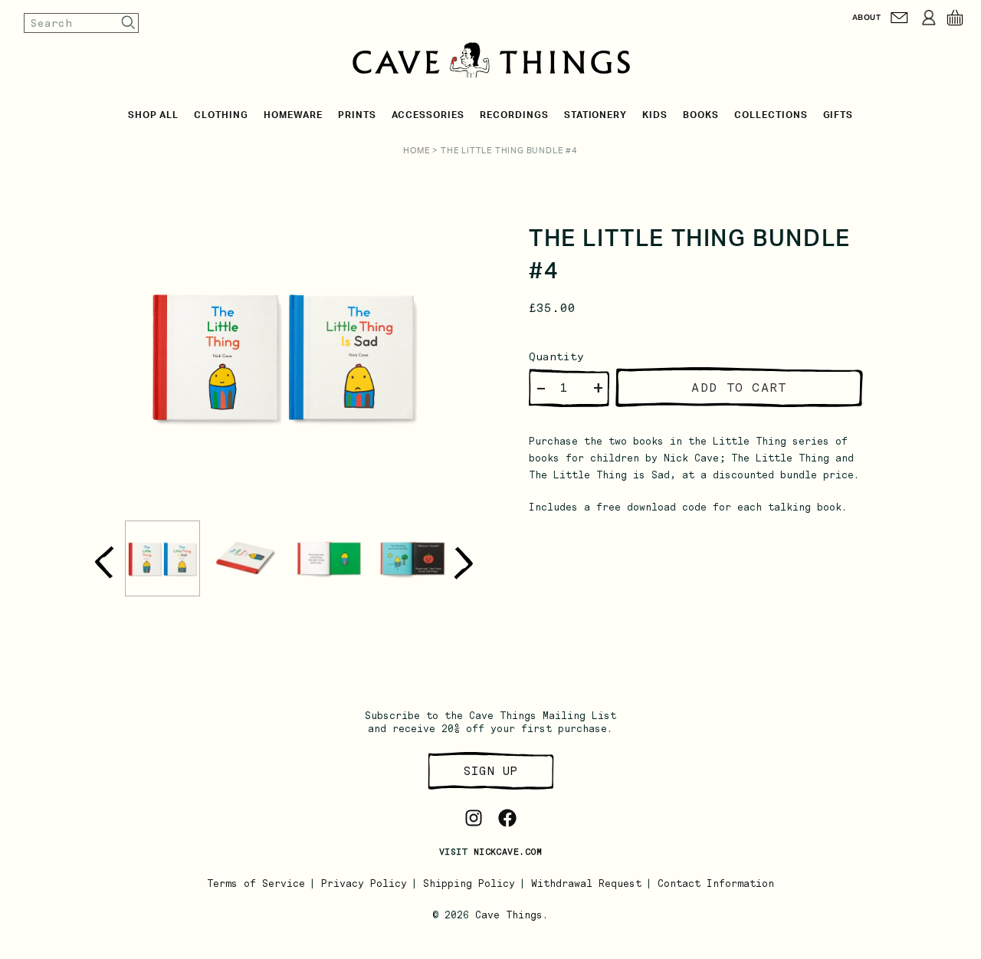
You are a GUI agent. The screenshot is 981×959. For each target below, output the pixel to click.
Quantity (556, 356)
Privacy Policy (364, 883)
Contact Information (716, 883)
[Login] (928, 17)
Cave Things (509, 915)
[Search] (129, 22)
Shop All (153, 115)
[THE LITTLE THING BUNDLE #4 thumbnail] (163, 558)
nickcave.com (508, 851)
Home (416, 150)
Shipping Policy (469, 883)
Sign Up (490, 771)
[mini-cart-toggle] (954, 17)
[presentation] (104, 562)
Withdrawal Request (586, 883)
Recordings (514, 115)
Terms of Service (256, 883)
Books (701, 115)
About (866, 17)
